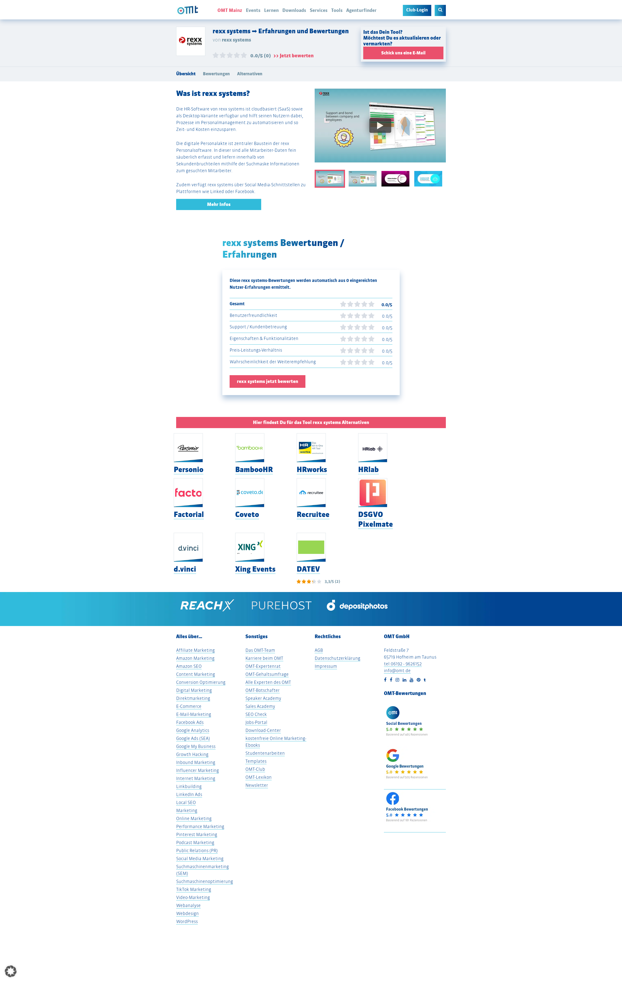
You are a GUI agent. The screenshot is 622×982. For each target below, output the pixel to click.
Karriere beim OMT (264, 658)
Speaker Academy (263, 698)
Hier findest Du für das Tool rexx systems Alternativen (311, 422)
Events (253, 10)
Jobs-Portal (256, 722)
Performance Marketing (200, 826)
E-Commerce (188, 706)
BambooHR (254, 469)
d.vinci (185, 569)
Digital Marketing (194, 690)
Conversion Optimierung (200, 682)
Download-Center (263, 730)
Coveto (247, 514)
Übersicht (186, 73)
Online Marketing (194, 818)
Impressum (326, 666)
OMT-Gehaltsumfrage (267, 674)
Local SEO (186, 802)
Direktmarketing (193, 698)
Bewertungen (216, 73)
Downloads (294, 10)
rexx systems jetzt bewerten (267, 381)
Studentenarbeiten (265, 753)
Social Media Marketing (200, 858)
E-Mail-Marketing (193, 714)
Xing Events (255, 569)
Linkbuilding (189, 786)
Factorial (189, 514)
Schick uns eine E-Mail (403, 53)
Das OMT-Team (260, 650)
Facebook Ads (190, 722)
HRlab (368, 469)
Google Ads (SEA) (193, 738)
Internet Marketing (195, 778)
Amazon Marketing (195, 658)
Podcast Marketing (195, 842)
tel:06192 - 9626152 (403, 664)
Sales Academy (260, 706)
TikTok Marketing (193, 889)
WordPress (187, 921)
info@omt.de (397, 670)
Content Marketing (195, 674)
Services (319, 10)
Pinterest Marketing (196, 834)
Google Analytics (192, 730)
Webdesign (187, 913)
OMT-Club (255, 769)
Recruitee (313, 514)
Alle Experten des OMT (268, 682)
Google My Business (196, 746)
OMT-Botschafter (262, 690)
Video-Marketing (193, 897)
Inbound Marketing (195, 762)
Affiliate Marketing (195, 650)
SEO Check (256, 714)
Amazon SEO (189, 666)
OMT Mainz (229, 10)
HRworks (312, 469)
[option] (380, 129)
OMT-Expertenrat (263, 666)
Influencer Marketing (197, 770)
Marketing (186, 810)
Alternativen (249, 73)
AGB (319, 650)
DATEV (308, 569)
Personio (188, 469)
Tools (337, 10)
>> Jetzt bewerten (293, 56)
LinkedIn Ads (189, 794)
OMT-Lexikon (258, 777)
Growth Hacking (192, 754)
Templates (256, 761)
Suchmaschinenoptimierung (204, 881)
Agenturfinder (361, 10)
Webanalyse (188, 905)
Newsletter (256, 785)
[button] (10, 971)
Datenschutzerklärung (337, 658)
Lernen (271, 10)
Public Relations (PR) (197, 850)
